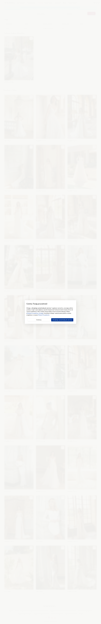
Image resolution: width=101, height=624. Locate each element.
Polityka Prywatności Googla (35, 313)
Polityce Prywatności (43, 315)
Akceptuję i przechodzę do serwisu (62, 320)
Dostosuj (38, 320)
